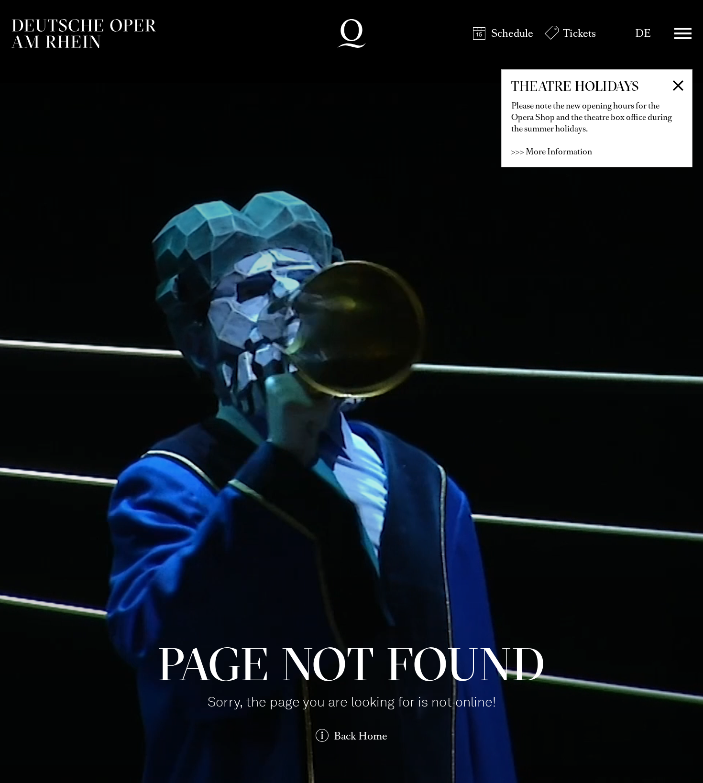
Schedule (512, 33)
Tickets (579, 33)
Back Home (360, 736)
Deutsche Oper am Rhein (83, 33)
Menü (683, 33)
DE (643, 33)
